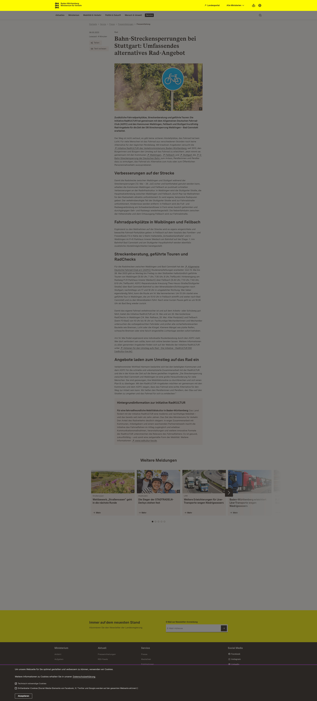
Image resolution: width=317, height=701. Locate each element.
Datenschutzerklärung (84, 676)
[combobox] (236, 5)
